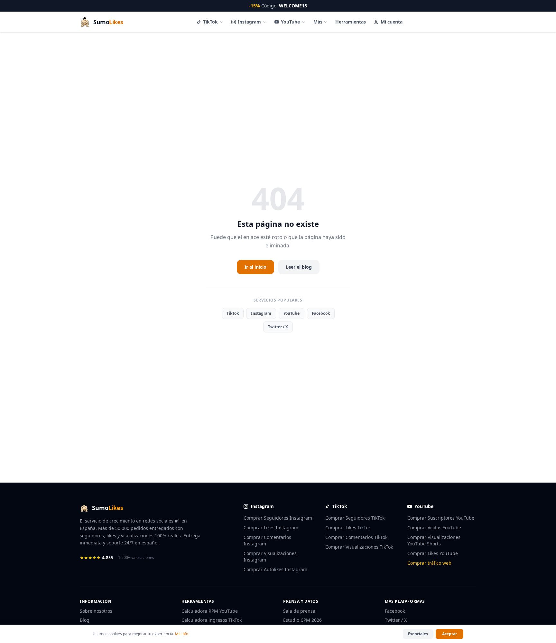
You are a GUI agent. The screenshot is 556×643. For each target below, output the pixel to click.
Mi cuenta (392, 22)
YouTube (290, 22)
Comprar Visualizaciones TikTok (359, 547)
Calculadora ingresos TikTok (211, 620)
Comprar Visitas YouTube (434, 527)
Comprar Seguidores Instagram (278, 518)
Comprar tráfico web (429, 563)
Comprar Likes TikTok (348, 527)
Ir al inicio (255, 267)
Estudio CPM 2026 (302, 620)
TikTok (210, 22)
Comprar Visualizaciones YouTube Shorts (433, 540)
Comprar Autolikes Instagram (275, 569)
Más (317, 22)
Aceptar (449, 634)
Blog (84, 620)
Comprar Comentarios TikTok (356, 537)
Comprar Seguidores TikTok (355, 518)
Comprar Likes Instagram (271, 527)
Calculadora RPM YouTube (209, 611)
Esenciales (418, 634)
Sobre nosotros (96, 611)
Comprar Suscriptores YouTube (440, 518)
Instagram (249, 22)
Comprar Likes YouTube (432, 553)
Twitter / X (278, 327)
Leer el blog (299, 267)
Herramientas (350, 22)
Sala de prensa (299, 611)
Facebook (321, 313)
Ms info (181, 634)
